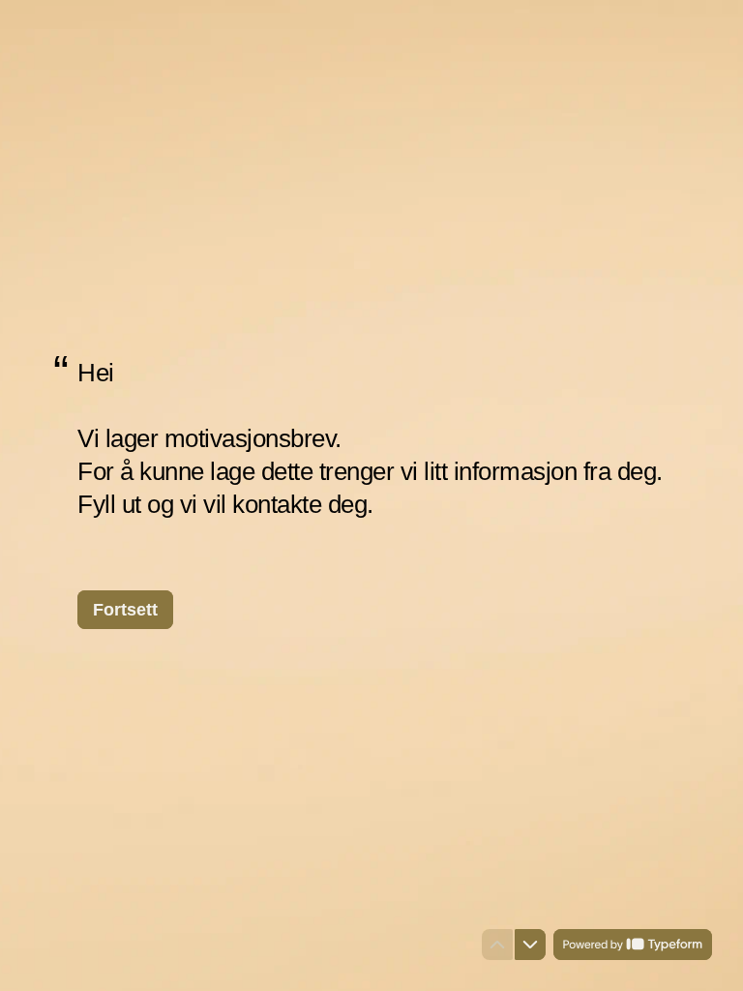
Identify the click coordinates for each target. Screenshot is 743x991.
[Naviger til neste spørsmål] (530, 944)
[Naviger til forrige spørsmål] (497, 944)
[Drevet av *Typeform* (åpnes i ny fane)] (632, 944)
